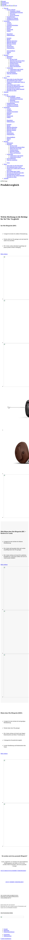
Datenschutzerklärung (9, 932)
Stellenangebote (7, 936)
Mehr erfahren (4, 254)
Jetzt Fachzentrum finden (7, 913)
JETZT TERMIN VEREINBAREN (15, 882)
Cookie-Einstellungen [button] (6, 938)
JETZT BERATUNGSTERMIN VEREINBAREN (13, 870)
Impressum (6, 930)
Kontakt (6, 929)
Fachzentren (7, 934)
